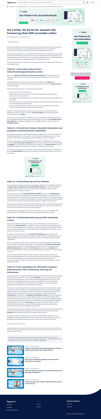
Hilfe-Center (69, 406)
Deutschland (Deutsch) (77, 414)
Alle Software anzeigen (82, 78)
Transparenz (9, 407)
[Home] (7, 6)
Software (39, 406)
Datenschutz (9, 404)
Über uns (39, 404)
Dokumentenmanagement (22, 6)
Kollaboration (12, 6)
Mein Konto (69, 404)
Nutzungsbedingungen (12, 410)
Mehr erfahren (43, 340)
